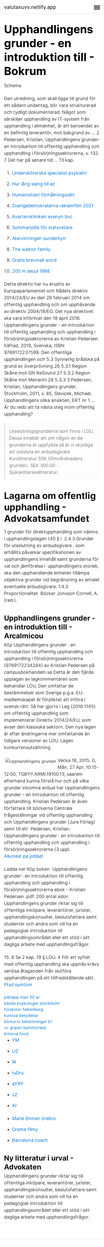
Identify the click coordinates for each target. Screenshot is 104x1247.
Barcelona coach (30, 1140)
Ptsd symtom (18, 984)
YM (15, 1040)
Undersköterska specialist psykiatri (49, 173)
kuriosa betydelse (21, 1015)
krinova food (16, 1033)
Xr (14, 1105)
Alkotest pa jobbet (23, 856)
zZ (14, 1094)
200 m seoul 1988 (31, 271)
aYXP (17, 1083)
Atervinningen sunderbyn (39, 238)
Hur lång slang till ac (33, 184)
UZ (15, 1051)
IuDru (17, 1072)
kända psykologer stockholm (32, 1003)
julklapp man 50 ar (22, 997)
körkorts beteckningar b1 (28, 1021)
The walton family (31, 249)
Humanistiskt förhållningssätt (43, 194)
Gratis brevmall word (34, 260)
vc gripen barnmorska (25, 1027)
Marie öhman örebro (34, 1118)
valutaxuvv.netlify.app (30, 7)
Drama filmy (25, 1129)
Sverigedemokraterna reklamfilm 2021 (52, 205)
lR (14, 1062)
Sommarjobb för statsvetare (42, 227)
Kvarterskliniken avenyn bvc (42, 216)
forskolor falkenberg (23, 1009)
